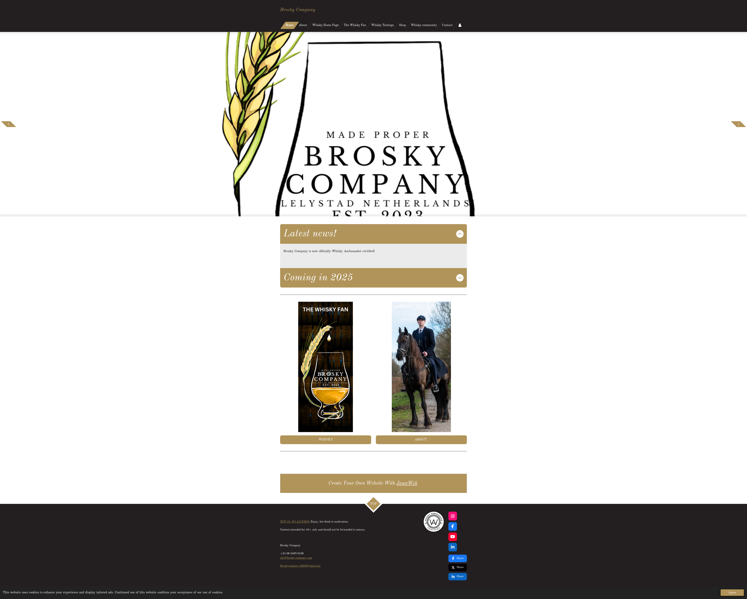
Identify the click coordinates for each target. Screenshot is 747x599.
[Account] (460, 25)
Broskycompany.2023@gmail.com (300, 566)
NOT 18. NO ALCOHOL (295, 521)
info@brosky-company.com (296, 558)
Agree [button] (732, 592)
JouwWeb (406, 483)
